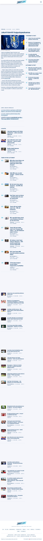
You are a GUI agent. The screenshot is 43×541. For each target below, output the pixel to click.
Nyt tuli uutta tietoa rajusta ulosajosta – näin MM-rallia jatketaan (16, 186)
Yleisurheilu (23, 531)
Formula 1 (24, 529)
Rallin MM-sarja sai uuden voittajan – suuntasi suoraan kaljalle (16, 174)
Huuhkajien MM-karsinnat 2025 (25, 536)
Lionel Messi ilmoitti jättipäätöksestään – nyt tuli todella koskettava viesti (15, 351)
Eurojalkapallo (12, 529)
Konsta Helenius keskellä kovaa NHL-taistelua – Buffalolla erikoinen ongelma (15, 488)
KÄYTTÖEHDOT (39, 539)
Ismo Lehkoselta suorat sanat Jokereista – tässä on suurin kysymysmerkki (14, 141)
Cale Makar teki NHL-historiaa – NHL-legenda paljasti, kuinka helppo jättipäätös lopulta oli (15, 310)
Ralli (28, 529)
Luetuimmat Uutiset (31, 65)
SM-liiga (6, 529)
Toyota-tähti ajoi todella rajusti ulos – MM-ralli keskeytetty (15, 208)
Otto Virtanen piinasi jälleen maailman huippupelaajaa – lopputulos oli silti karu (15, 326)
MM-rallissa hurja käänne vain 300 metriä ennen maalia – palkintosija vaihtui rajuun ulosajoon (17, 163)
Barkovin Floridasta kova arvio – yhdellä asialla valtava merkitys (14, 430)
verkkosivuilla (7, 78)
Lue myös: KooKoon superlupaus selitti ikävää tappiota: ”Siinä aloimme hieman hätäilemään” (11, 110)
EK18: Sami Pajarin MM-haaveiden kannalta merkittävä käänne (17, 253)
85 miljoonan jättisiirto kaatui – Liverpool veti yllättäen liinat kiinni (15, 414)
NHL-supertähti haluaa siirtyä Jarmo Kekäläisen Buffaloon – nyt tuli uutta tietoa (17, 219)
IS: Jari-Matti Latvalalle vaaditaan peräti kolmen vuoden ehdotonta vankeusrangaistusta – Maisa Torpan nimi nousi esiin (15, 480)
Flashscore (34, 536)
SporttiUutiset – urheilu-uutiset (14, 534)
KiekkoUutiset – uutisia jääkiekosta (28, 534)
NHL (3, 529)
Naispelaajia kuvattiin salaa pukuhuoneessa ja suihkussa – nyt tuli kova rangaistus (15, 407)
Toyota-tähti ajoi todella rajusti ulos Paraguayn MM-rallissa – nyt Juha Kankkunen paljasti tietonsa (17, 230)
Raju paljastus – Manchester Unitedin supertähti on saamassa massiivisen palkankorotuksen (14, 366)
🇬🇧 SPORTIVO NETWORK (33, 539)
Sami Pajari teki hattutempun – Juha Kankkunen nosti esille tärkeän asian (14, 382)
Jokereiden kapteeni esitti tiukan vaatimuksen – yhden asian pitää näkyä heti (15, 133)
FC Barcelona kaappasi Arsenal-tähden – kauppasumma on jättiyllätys (16, 264)
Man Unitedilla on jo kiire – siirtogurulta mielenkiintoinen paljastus (15, 496)
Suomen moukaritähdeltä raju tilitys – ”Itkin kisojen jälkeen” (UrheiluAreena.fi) (12, 118)
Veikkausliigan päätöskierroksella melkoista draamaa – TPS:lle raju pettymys (15, 374)
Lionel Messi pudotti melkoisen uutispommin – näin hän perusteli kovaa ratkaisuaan (14, 463)
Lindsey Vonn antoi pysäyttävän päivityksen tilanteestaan (15, 294)
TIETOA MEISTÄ (26, 539)
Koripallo (32, 529)
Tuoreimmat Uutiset (31, 35)
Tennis (18, 531)
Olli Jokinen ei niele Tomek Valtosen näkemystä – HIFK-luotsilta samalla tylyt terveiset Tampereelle (16, 242)
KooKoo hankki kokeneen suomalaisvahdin (13, 149)
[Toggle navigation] (41, 2)
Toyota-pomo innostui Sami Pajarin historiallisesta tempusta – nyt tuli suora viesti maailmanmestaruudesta (15, 422)
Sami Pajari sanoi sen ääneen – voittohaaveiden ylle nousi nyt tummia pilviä (17, 197)
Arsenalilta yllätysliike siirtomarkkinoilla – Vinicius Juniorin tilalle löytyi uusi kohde (15, 318)
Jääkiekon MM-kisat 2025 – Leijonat (13, 536)
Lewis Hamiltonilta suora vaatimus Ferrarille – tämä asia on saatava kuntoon (15, 471)
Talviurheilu (37, 529)
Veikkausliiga (18, 529)
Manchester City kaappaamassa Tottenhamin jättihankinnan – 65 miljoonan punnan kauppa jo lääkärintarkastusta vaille (15, 302)
